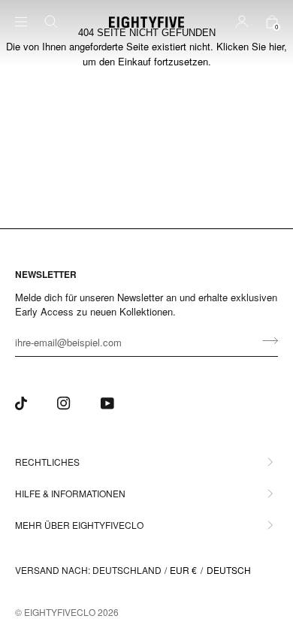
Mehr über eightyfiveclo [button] (79, 524)
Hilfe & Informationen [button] (70, 493)
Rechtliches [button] (47, 461)
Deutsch (229, 569)
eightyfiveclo (59, 611)
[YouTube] (107, 403)
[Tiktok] (21, 403)
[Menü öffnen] (30, 22)
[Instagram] (64, 403)
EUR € (183, 569)
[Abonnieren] (265, 340)
